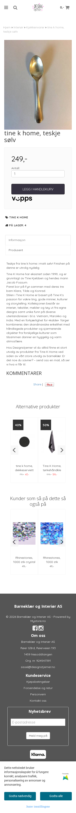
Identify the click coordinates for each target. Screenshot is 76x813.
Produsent (16, 250)
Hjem (7, 27)
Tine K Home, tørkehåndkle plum (52, 470)
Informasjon (17, 240)
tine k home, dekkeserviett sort (24, 470)
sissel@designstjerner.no (38, 667)
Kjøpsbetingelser (38, 682)
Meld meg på (38, 736)
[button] (14, 450)
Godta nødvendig (20, 796)
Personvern (38, 694)
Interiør (18, 27)
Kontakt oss (38, 700)
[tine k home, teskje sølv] (38, 85)
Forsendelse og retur (38, 688)
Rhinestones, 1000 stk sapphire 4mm (52, 562)
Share (37, 384)
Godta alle (56, 796)
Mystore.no (38, 621)
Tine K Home (18, 217)
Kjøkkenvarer (35, 27)
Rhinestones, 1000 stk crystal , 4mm (24, 562)
